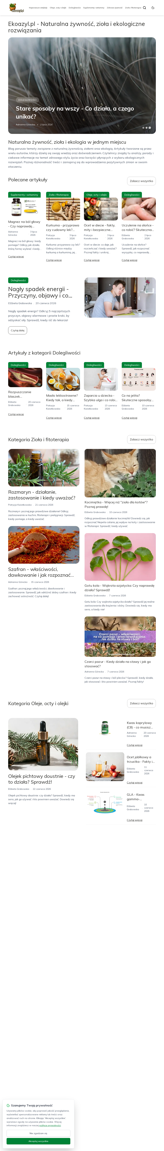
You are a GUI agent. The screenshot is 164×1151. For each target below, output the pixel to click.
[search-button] (144, 7)
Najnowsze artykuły (38, 7)
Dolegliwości (75, 7)
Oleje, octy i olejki (58, 7)
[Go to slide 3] (149, 128)
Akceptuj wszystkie (38, 1141)
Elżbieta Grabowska (95, 512)
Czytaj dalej (17, 330)
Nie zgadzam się (38, 1133)
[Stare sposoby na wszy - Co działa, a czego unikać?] (82, 85)
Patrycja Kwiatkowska (20, 504)
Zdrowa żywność (115, 7)
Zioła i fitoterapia (133, 7)
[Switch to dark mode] (153, 8)
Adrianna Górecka (25, 124)
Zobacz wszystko (141, 181)
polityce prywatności (50, 1125)
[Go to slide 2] (147, 128)
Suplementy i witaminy (93, 7)
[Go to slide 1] (143, 128)
